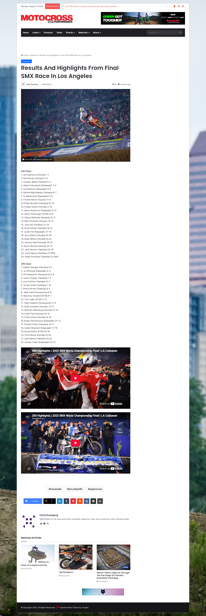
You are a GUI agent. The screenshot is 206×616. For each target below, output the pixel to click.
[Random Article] (179, 6)
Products (48, 32)
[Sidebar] (183, 6)
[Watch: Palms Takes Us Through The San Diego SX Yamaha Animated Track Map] (113, 557)
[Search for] (180, 32)
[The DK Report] (75, 557)
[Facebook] (44, 523)
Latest (35, 32)
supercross (95, 489)
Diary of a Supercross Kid (34, 565)
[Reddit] (80, 501)
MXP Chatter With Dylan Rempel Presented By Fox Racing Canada (89, 6)
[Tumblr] (66, 501)
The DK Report (66, 572)
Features (34, 55)
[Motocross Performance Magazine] (47, 19)
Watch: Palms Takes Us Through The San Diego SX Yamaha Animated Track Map (113, 575)
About (96, 32)
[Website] (41, 523)
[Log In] (174, 6)
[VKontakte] (86, 501)
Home (26, 32)
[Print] (100, 501)
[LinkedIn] (60, 501)
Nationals (83, 32)
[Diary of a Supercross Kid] (38, 553)
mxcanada (55, 489)
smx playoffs (75, 489)
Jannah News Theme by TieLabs (74, 607)
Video (59, 32)
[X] (47, 523)
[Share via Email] (93, 501)
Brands (69, 32)
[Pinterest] (73, 501)
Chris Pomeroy (32, 84)
